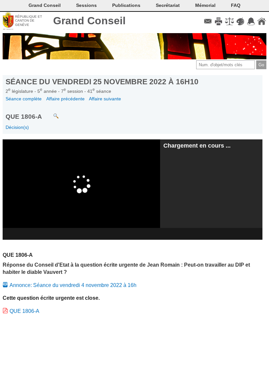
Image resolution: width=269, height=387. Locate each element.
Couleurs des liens (240, 21)
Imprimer (218, 21)
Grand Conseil (89, 21)
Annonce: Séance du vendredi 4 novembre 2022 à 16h (73, 285)
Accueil (261, 21)
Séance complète (24, 98)
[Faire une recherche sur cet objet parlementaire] (51, 113)
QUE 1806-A (24, 311)
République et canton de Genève (28, 21)
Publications (126, 5)
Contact (208, 21)
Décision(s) (17, 127)
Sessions (86, 5)
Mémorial (205, 5)
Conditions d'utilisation (229, 21)
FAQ (235, 5)
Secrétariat (168, 5)
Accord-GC (251, 21)
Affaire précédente (65, 98)
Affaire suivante (105, 98)
